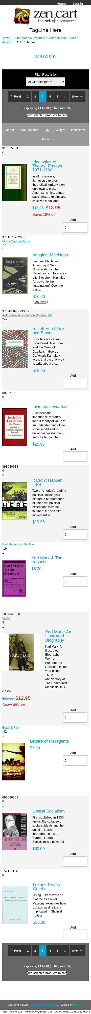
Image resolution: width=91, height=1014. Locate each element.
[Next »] (77, 96)
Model (9, 130)
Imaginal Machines (50, 254)
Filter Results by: (46, 74)
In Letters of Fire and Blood (48, 330)
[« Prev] (16, 96)
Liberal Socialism (48, 811)
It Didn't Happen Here (47, 482)
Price (45, 139)
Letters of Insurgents (49, 741)
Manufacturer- (29, 130)
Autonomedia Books (62, 38)
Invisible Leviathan (49, 406)
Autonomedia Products (29, 38)
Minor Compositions (16, 241)
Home (61, 4)
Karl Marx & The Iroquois (46, 559)
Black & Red (10, 727)
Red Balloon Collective (18, 544)
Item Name (78, 130)
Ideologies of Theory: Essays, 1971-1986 (47, 165)
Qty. (47, 130)
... (65, 96)
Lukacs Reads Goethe (46, 886)
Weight (60, 130)
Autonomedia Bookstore (43, 1004)
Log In (78, 4)
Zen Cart (78, 1004)
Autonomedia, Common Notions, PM (27, 315)
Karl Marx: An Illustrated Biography (58, 635)
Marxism (7, 42)
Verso (6, 618)
